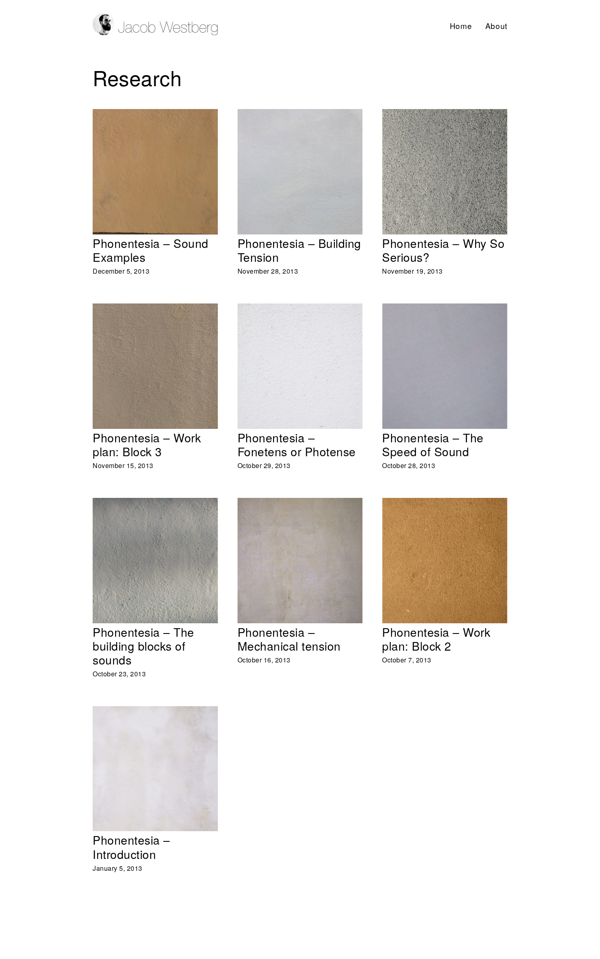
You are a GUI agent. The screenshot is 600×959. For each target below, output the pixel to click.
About (496, 25)
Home (461, 25)
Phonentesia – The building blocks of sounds (150, 509)
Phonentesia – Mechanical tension (291, 503)
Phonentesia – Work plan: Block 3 (145, 309)
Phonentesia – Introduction (134, 711)
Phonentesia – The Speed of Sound (437, 309)
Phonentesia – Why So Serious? (432, 114)
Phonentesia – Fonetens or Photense (295, 309)
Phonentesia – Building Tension (287, 114)
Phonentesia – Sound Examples (142, 114)
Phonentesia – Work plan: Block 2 (434, 503)
